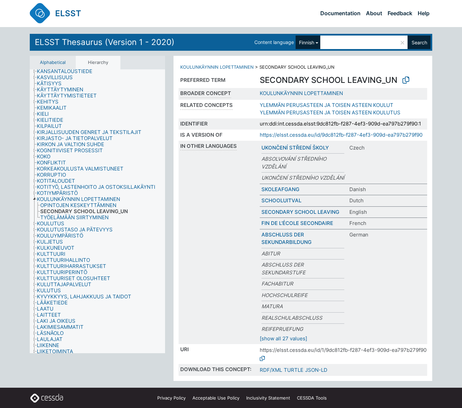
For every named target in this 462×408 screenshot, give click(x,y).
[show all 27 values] (283, 338)
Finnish (306, 42)
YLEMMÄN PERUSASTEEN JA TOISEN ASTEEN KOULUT (326, 105)
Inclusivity (268, 398)
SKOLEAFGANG (280, 189)
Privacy (171, 398)
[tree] (97, 211)
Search (419, 42)
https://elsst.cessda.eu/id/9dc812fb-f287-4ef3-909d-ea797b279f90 (341, 135)
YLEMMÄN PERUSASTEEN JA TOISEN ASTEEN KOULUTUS (330, 112)
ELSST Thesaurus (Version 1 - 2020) (105, 42)
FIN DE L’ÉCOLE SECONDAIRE (297, 223)
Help (424, 13)
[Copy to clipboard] (405, 80)
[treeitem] (67, 71)
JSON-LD (316, 370)
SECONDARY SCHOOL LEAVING (300, 212)
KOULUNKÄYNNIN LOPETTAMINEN (217, 67)
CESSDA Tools (312, 398)
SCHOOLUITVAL (281, 200)
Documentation (340, 13)
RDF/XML (271, 370)
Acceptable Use (215, 398)
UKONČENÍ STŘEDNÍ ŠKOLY (295, 147)
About (374, 13)
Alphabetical (53, 62)
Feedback (400, 13)
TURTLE (293, 370)
